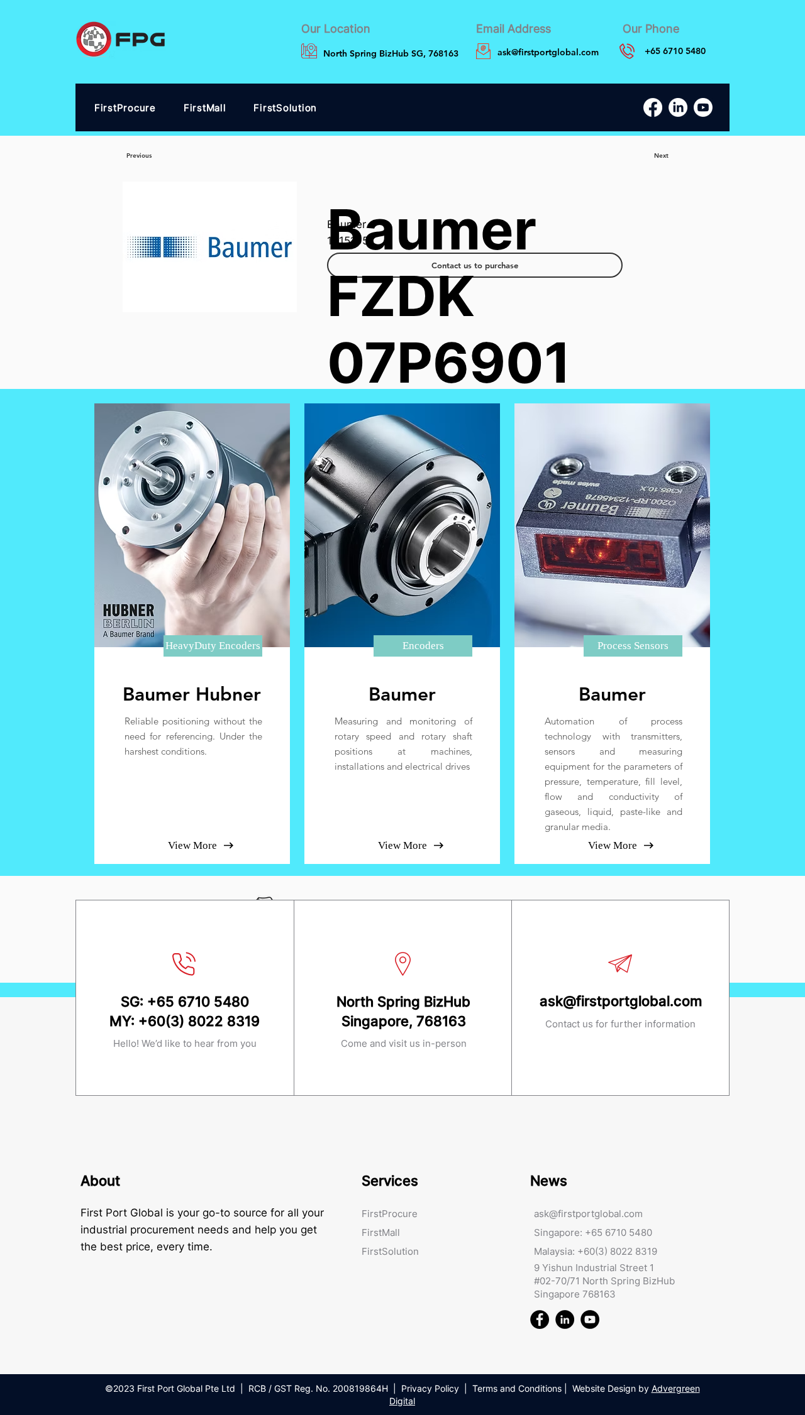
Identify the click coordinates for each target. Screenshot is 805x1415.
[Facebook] (652, 107)
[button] (213, 646)
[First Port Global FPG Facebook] (539, 1319)
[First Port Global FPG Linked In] (564, 1319)
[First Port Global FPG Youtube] (589, 1319)
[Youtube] (703, 107)
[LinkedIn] (678, 107)
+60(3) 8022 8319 (199, 1021)
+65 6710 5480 (198, 1001)
